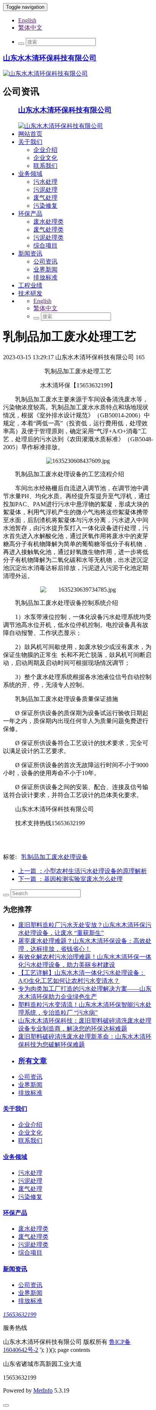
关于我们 (30, 142)
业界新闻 (45, 269)
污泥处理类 (48, 237)
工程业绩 (30, 285)
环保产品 (30, 213)
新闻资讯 (30, 253)
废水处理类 (48, 221)
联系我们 (45, 166)
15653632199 (19, 1314)
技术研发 (30, 293)
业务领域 (30, 174)
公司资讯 (45, 261)
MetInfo (43, 1390)
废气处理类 (48, 229)
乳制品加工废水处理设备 (54, 857)
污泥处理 (45, 189)
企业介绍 (45, 150)
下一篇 (70, 879)
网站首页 (30, 134)
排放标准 (45, 277)
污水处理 (45, 181)
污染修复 (45, 205)
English (27, 20)
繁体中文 (30, 27)
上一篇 (82, 871)
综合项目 (45, 245)
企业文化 (45, 158)
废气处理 (45, 197)
